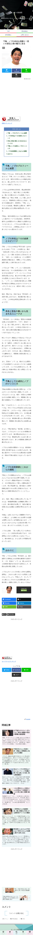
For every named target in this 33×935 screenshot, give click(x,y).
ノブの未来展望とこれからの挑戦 (17, 151)
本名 (5, 614)
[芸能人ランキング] (11, 120)
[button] (29, 461)
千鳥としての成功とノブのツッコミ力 (17, 147)
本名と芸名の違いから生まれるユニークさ (17, 142)
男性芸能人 (12, 614)
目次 (13, 129)
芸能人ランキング (7, 123)
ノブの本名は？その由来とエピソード (17, 137)
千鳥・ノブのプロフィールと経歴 (17, 133)
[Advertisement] (16, 97)
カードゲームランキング (9, 661)
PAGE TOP (30, 905)
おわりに (10, 154)
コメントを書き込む (16, 913)
